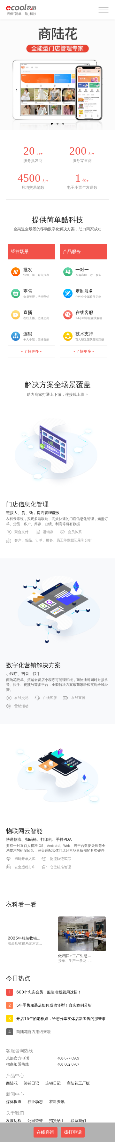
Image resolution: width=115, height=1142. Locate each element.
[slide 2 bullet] (57, 123)
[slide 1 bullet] (52, 123)
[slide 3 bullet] (63, 123)
